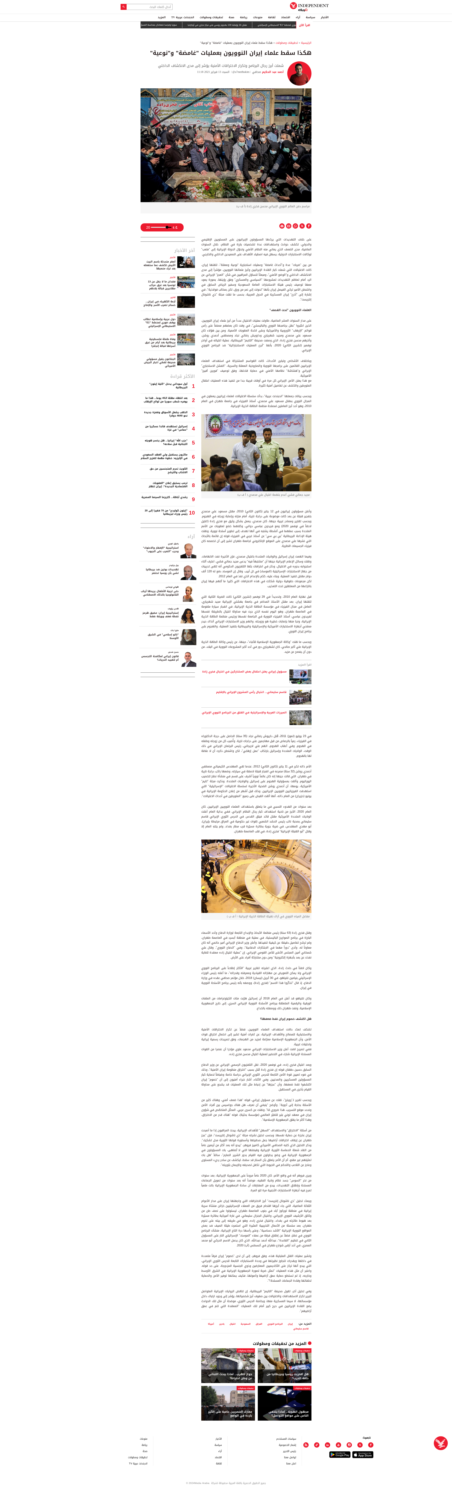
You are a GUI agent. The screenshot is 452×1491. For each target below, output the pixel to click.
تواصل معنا (290, 1457)
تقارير (173, 297)
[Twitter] (360, 1445)
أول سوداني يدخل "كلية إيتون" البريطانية (168, 386)
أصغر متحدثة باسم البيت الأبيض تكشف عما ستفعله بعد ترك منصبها (160, 265)
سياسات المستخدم (286, 1438)
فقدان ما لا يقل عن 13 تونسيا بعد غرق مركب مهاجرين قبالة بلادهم (162, 285)
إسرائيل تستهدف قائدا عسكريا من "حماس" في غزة (166, 428)
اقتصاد (285, 17)
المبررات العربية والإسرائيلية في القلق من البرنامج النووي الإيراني (244, 712)
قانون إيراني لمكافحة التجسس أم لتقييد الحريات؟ (160, 658)
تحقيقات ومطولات (211, 17)
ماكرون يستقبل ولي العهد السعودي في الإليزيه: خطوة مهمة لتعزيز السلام (164, 456)
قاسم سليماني (301, 1328)
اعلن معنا (291, 1463)
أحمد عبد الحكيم (272, 72)
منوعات (257, 17)
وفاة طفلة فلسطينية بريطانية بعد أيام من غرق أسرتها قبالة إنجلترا (160, 342)
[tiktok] (316, 1445)
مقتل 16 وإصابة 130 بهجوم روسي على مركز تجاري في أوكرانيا (257, 25)
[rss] (306, 1445)
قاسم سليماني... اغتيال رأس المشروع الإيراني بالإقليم (251, 692)
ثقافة (271, 17)
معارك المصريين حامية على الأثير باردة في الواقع (230, 1414)
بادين (221, 1324)
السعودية (246, 1324)
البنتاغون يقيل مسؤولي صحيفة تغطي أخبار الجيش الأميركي (160, 362)
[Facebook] (370, 1445)
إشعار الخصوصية (287, 1445)
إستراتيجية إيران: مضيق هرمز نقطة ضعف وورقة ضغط (160, 615)
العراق (259, 1324)
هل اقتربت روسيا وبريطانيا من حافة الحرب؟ (288, 1376)
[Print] (282, 226)
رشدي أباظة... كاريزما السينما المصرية (164, 497)
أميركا (211, 1324)
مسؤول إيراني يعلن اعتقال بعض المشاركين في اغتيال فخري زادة (244, 671)
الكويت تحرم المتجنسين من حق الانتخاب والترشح (169, 470)
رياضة (243, 17)
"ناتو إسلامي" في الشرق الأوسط (163, 636)
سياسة (310, 17)
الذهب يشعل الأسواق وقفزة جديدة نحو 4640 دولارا (166, 414)
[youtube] (338, 1445)
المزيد (162, 17)
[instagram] (349, 1445)
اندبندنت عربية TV (182, 17)
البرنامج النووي (275, 1324)
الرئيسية (306, 43)
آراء (298, 17)
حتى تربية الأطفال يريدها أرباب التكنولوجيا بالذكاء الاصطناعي (160, 593)
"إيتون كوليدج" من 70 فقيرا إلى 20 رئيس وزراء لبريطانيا (166, 512)
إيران (290, 1324)
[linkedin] (327, 1445)
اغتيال (233, 1324)
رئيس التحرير (289, 1451)
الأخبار (325, 17)
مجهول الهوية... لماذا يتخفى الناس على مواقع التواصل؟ (289, 1414)
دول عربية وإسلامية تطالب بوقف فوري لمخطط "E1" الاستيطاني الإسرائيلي (159, 322)
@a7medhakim (240, 72)
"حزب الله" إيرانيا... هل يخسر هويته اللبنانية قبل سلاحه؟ (166, 442)
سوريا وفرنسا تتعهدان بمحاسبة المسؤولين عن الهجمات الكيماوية (186, 25)
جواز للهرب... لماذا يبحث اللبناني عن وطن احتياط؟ (230, 1376)
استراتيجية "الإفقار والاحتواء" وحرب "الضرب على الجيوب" (161, 549)
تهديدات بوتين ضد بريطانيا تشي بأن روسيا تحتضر (162, 571)
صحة (231, 17)
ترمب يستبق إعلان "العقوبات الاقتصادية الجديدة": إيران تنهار (168, 485)
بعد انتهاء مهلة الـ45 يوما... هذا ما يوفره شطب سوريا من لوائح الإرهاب (166, 400)
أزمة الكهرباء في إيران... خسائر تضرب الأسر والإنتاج (160, 303)
